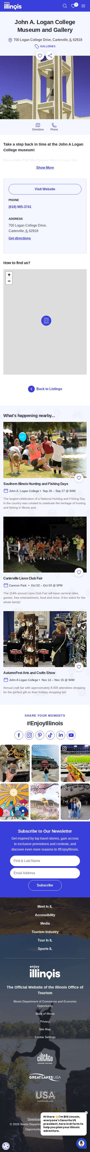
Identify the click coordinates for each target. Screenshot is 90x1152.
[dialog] (6, 1146)
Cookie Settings (45, 1037)
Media (45, 923)
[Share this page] (50, 55)
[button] (46, 321)
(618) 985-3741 (20, 207)
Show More (45, 167)
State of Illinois (45, 1013)
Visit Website (45, 189)
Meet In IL (45, 906)
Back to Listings (49, 389)
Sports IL (45, 949)
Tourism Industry (45, 932)
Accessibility (45, 915)
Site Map (45, 1029)
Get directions (20, 238)
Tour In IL (45, 940)
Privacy (45, 1021)
